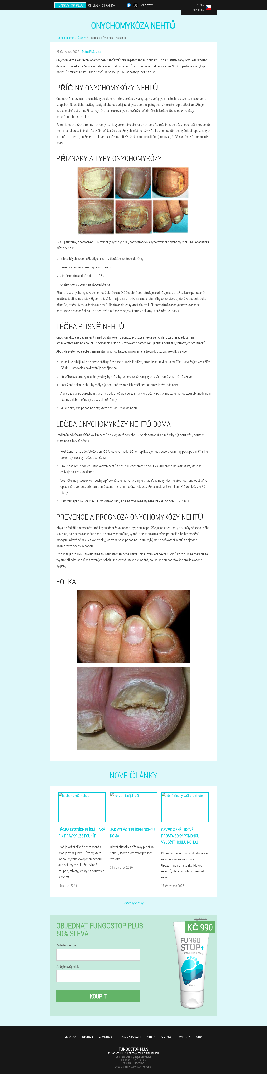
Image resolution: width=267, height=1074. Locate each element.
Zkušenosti (106, 1037)
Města (151, 1037)
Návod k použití (130, 1037)
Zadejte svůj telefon (68, 966)
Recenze (87, 1037)
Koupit (98, 996)
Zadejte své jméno (67, 945)
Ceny (199, 1037)
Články (166, 1037)
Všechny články (133, 903)
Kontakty (184, 1037)
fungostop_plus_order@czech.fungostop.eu (133, 1053)
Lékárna (70, 1037)
